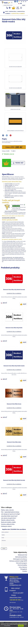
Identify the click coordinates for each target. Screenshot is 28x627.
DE (23, 1)
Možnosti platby (22, 565)
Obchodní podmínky (21, 557)
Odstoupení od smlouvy (20, 559)
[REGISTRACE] (10, 8)
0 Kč (17, 8)
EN (25, 1)
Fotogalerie (23, 569)
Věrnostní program (21, 563)
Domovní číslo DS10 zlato (14, 442)
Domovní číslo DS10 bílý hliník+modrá (14, 365)
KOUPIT (24, 304)
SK (21, 1)
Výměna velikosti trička (7, 524)
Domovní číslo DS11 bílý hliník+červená (14, 289)
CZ (19, 1)
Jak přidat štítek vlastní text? (9, 516)
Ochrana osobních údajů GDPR (18, 561)
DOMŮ (6, 11)
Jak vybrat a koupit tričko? (8, 518)
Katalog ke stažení (6, 526)
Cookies (24, 571)
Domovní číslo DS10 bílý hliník (14, 327)
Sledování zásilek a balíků (8, 522)
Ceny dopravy (23, 567)
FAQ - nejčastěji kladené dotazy (10, 512)
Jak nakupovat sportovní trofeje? (10, 514)
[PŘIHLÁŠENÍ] (7, 8)
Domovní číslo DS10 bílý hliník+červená (14, 480)
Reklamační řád (22, 555)
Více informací (13, 625)
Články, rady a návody (7, 510)
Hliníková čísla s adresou (18, 13)
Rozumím (21, 625)
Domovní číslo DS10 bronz (14, 404)
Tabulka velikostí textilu (8, 520)
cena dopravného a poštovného (8, 217)
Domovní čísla (12, 11)
